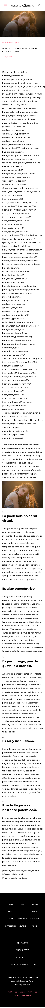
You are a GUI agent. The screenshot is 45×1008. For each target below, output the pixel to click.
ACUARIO (22, 926)
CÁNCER (10, 912)
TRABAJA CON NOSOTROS (22, 965)
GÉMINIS (34, 904)
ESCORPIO (22, 919)
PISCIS (34, 926)
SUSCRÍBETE (22, 950)
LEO (22, 912)
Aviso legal (26, 995)
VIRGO (34, 912)
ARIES (10, 904)
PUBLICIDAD (22, 957)
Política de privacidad (17, 992)
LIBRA (10, 919)
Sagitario (16, 43)
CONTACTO (22, 943)
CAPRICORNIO (10, 926)
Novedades (7, 43)
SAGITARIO (34, 919)
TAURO (22, 904)
